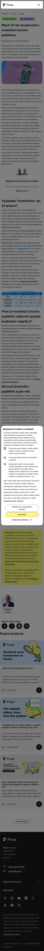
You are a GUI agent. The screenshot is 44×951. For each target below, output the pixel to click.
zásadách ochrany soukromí (13, 501)
